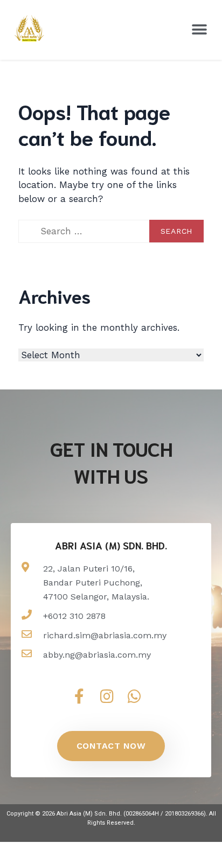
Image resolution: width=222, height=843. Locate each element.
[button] (199, 30)
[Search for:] (111, 231)
